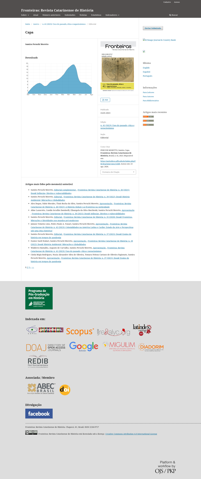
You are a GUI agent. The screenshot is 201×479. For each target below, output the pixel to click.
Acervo (36, 24)
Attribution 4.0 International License (131, 434)
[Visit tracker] (144, 51)
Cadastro (167, 2)
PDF (106, 100)
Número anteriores (51, 15)
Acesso (177, 2)
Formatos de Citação (111, 172)
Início (27, 24)
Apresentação (106, 203)
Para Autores (148, 96)
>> (33, 267)
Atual (35, 15)
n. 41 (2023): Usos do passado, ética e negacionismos (64, 24)
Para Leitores (148, 92)
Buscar (174, 15)
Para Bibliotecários (151, 100)
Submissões (70, 15)
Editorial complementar (65, 190)
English (146, 67)
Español (146, 71)
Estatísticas (96, 15)
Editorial (58, 196)
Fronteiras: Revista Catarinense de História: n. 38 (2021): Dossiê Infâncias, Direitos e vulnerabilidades (78, 213)
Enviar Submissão (153, 28)
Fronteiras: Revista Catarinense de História (57, 10)
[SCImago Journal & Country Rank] (159, 40)
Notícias (83, 15)
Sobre (24, 15)
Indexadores (112, 15)
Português (147, 76)
